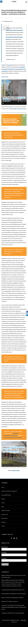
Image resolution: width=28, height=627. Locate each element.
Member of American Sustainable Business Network (12, 597)
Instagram (24, 108)
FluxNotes (3, 522)
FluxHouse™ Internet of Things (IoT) (9, 491)
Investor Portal (4, 514)
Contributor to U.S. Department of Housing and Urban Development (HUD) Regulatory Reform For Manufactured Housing (13, 607)
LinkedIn (15, 108)
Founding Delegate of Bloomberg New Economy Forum (13, 589)
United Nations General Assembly (14, 30)
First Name (3, 552)
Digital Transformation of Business (14, 585)
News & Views (4, 518)
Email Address (4, 547)
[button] (1, 1)
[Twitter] (27, 313)
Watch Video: (4, 76)
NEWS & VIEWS (16, 470)
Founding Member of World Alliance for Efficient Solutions (13, 593)
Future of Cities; (14, 582)
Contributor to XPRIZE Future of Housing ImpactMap (12, 613)
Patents (3, 502)
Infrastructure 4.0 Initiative (10, 584)
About (2, 487)
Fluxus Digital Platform (6, 495)
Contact (3, 526)
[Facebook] (27, 312)
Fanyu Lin (9, 65)
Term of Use (23, 620)
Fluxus (3, 65)
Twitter (11, 108)
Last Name (3, 558)
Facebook (19, 108)
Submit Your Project (5, 510)
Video (2, 506)
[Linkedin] (27, 315)
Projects (3, 498)
